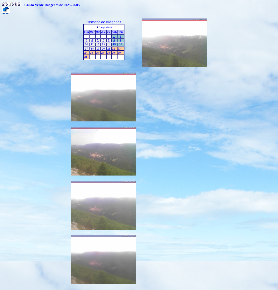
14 (108, 44)
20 (103, 48)
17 (86, 48)
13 (103, 44)
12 (97, 44)
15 (114, 44)
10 (86, 44)
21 (108, 48)
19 (97, 48)
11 (92, 44)
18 (92, 48)
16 (120, 44)
